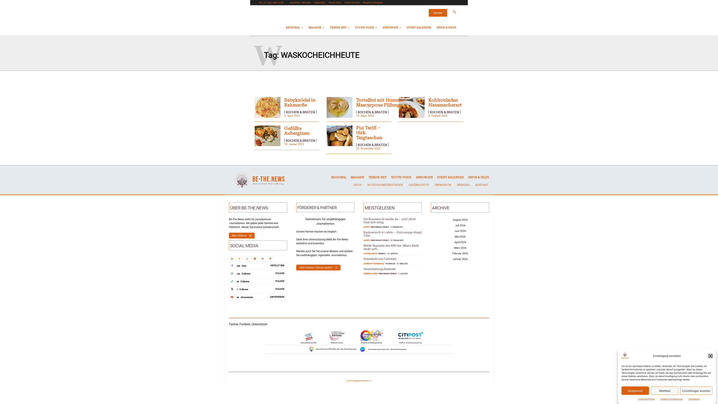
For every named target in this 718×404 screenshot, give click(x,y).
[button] (710, 356)
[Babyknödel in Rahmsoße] (267, 107)
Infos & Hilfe (446, 27)
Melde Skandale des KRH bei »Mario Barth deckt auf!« (391, 247)
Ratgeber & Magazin (373, 2)
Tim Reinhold (390, 263)
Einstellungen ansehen (696, 391)
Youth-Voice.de (352, 2)
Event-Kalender (419, 27)
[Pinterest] (239, 259)
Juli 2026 (460, 225)
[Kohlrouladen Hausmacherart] (412, 107)
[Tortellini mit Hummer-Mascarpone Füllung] (339, 107)
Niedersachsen (370, 273)
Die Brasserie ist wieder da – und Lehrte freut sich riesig (389, 220)
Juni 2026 (460, 231)
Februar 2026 (460, 253)
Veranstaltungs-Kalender (379, 269)
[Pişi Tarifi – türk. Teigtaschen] (339, 136)
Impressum (694, 398)
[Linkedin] (232, 259)
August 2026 (460, 219)
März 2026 (460, 248)
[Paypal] (270, 259)
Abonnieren (277, 297)
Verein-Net (338, 27)
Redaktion (382, 253)
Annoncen (390, 27)
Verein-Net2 (335, 2)
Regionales (319, 2)
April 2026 (460, 242)
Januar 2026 (460, 259)
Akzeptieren (635, 391)
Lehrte (366, 227)
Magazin (315, 27)
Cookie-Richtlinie (646, 398)
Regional (293, 27)
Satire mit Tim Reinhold (373, 263)
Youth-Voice (364, 27)
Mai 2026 (460, 236)
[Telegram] (255, 259)
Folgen (279, 273)
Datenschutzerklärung (671, 398)
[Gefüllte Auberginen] (267, 136)
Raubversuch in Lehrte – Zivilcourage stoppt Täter (392, 234)
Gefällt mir (277, 265)
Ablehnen (665, 391)
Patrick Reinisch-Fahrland (380, 227)
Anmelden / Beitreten (300, 2)
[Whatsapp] (247, 259)
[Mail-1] (263, 259)
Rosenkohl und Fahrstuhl (379, 259)
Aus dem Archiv (370, 253)
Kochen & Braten (300, 112)
